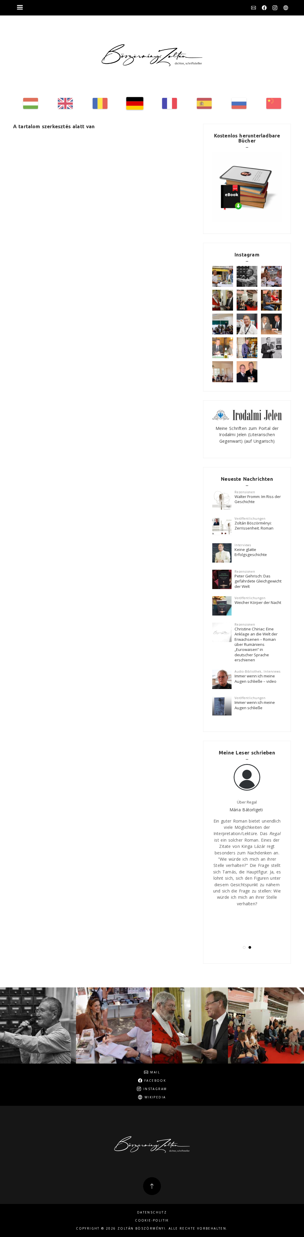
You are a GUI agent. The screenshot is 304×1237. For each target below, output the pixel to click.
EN (65, 103)
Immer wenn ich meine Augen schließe (255, 705)
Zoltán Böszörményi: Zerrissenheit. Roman (254, 525)
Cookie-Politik (152, 1220)
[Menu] (19, 8)
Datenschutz (152, 1212)
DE (134, 103)
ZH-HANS (273, 103)
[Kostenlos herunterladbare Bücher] (247, 187)
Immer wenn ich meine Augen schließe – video (255, 678)
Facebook (264, 7)
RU (239, 103)
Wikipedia (285, 7)
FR (169, 103)
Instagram (275, 7)
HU (30, 103)
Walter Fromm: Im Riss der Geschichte (258, 499)
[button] (244, 947)
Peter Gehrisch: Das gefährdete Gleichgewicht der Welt (258, 581)
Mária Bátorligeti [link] (246, 809)
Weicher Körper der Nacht (258, 602)
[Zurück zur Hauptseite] (152, 55)
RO (100, 103)
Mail (253, 7)
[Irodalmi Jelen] (247, 414)
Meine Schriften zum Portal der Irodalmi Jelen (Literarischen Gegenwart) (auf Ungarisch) (247, 434)
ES (204, 103)
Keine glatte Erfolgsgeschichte (251, 552)
